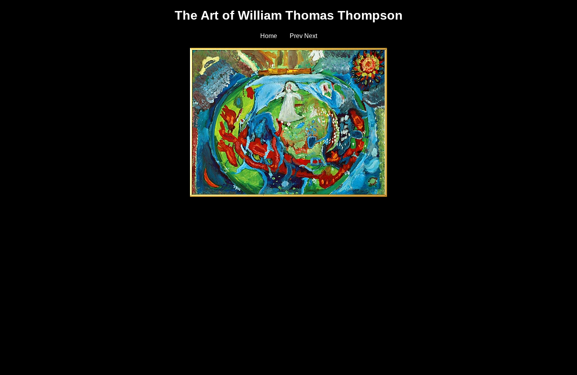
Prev (296, 36)
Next (310, 36)
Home (268, 36)
